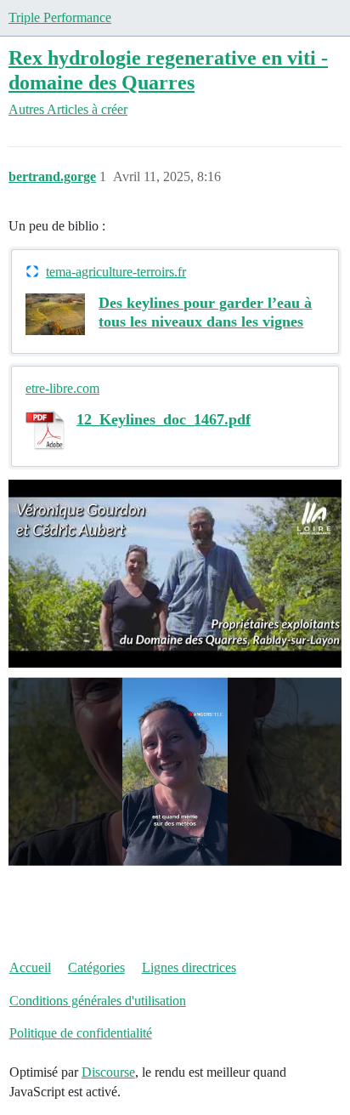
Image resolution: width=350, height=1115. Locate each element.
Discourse (108, 1072)
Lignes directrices (189, 967)
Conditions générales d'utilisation (97, 1000)
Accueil (30, 967)
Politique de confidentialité (80, 1033)
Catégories (96, 967)
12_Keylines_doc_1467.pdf (163, 419)
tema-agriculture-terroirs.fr (116, 272)
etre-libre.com (62, 388)
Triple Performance (59, 17)
